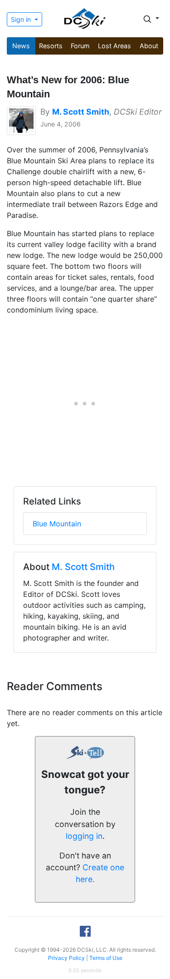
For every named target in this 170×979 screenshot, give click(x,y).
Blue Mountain (57, 523)
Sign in (22, 19)
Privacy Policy (66, 957)
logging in (84, 836)
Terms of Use (105, 957)
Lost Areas (114, 46)
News (21, 46)
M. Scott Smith (83, 566)
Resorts (51, 46)
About (149, 46)
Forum (80, 46)
